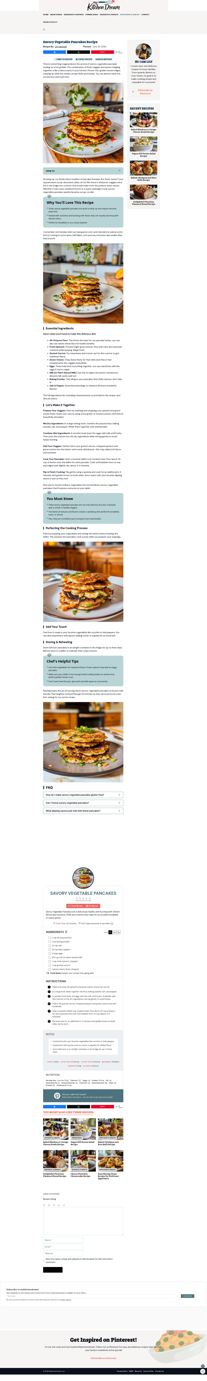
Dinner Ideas (91, 14)
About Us (138, 1371)
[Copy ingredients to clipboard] (66, 931)
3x (119, 932)
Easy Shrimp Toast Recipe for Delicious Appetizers (108, 1176)
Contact (145, 14)
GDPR (131, 1371)
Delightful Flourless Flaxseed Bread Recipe (54, 1175)
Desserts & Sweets (109, 14)
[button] (44, 29)
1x (110, 932)
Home (46, 14)
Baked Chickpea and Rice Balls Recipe (108, 1143)
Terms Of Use (148, 1371)
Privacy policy (122, 1371)
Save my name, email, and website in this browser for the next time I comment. (79, 1261)
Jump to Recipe (64, 59)
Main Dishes (56, 14)
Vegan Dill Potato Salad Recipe (82, 1143)
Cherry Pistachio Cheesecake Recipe (80, 1175)
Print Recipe (85, 59)
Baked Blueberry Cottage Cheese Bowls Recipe (55, 1143)
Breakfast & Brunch (74, 14)
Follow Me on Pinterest (103, 1358)
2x (114, 932)
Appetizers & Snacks (130, 14)
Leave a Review (104, 59)
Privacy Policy (50, 22)
